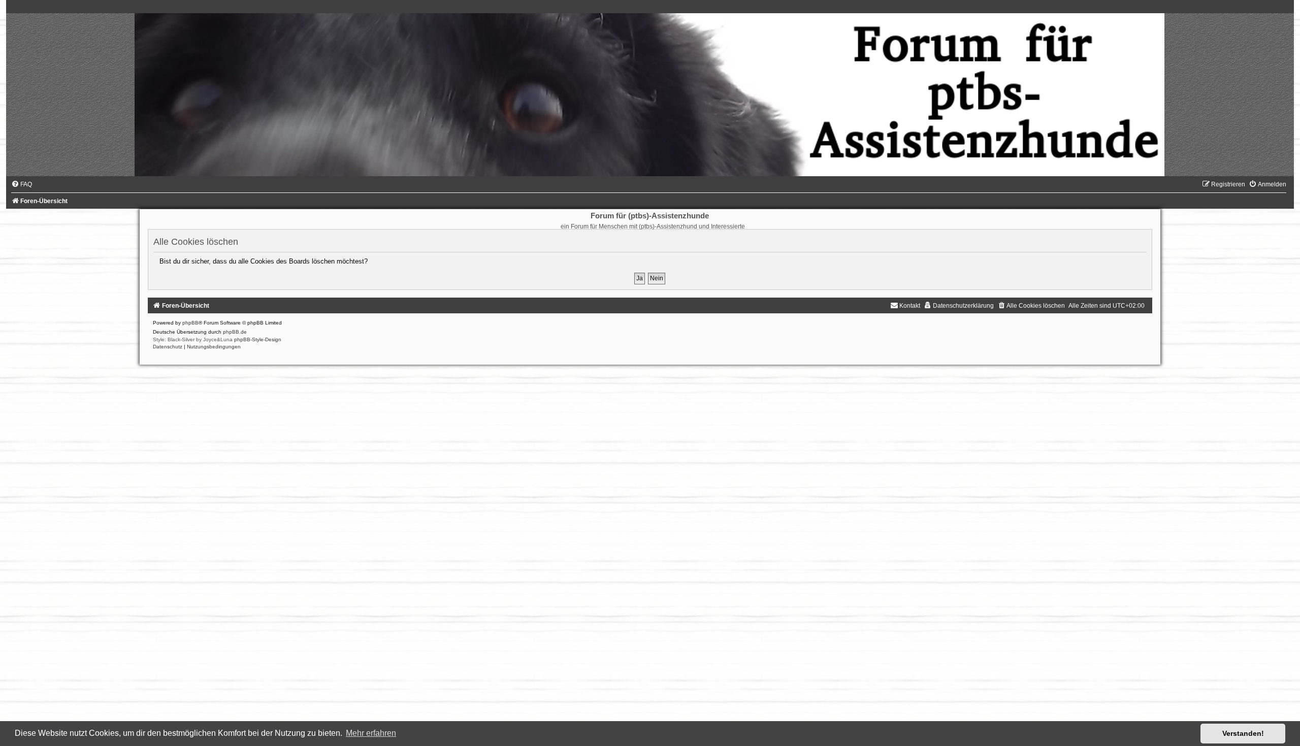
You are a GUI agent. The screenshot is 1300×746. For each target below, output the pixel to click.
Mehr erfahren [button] (371, 733)
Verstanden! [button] (1243, 733)
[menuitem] (21, 184)
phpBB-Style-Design (257, 339)
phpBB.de (235, 332)
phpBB (190, 323)
